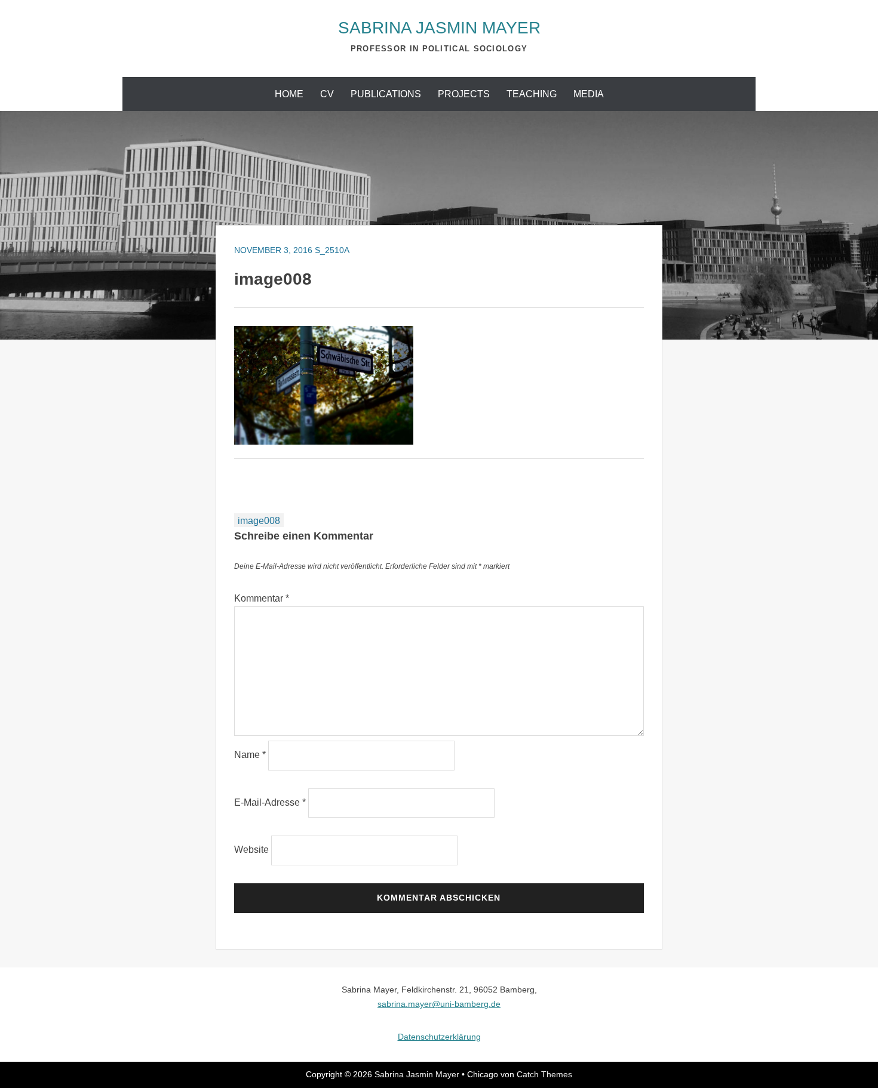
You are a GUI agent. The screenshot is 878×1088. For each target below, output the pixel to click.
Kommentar (261, 598)
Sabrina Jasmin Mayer (439, 28)
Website (251, 849)
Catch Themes (544, 1074)
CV (327, 94)
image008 (259, 521)
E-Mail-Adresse (270, 802)
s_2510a (332, 250)
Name (250, 755)
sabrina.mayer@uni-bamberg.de (439, 1004)
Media (588, 94)
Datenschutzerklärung (439, 1036)
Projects (464, 94)
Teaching (531, 94)
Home (289, 94)
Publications (386, 94)
